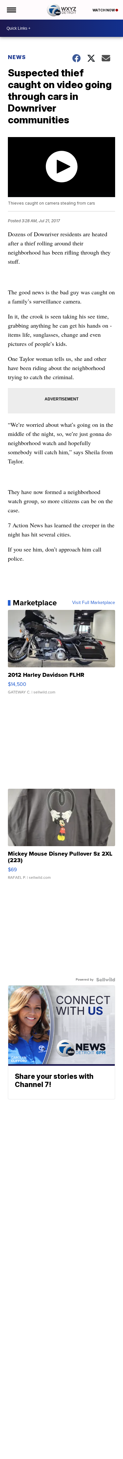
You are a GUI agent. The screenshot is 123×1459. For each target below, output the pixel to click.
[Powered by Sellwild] (105, 979)
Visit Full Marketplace (93, 602)
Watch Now (103, 10)
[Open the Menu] (11, 10)
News (17, 57)
